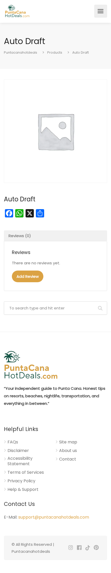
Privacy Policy (21, 481)
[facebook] (79, 548)
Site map (68, 442)
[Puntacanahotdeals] (17, 11)
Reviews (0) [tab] (20, 235)
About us (68, 451)
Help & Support (22, 489)
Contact (67, 459)
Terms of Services (25, 472)
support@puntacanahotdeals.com (53, 517)
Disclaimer (18, 451)
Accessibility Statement (20, 461)
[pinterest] (96, 548)
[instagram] (70, 548)
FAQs (12, 442)
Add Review (28, 276)
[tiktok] (87, 548)
